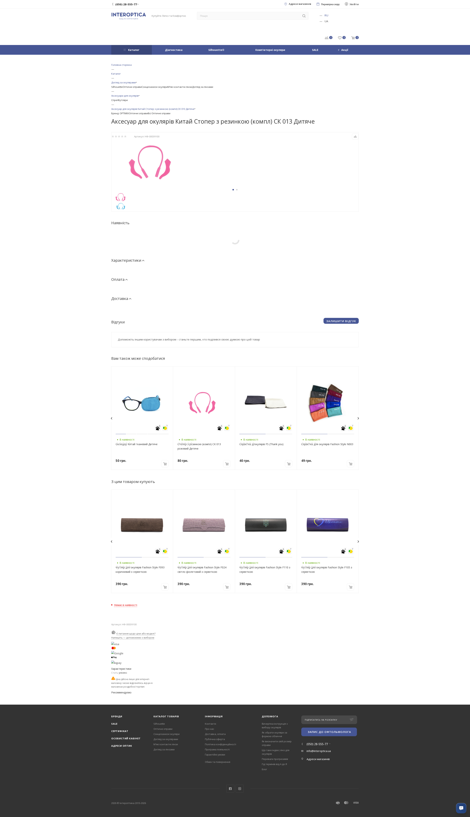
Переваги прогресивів (275, 759)
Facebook (230, 789)
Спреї (114, 100)
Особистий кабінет (126, 738)
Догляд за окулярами (165, 739)
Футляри (123, 100)
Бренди (116, 716)
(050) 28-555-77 (317, 744)
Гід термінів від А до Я (274, 764)
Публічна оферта (215, 739)
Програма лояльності (217, 749)
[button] (233, 189)
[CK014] (152, 161)
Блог (264, 769)
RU (326, 15)
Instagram (240, 789)
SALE (114, 723)
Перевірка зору (330, 4)
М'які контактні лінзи (180, 87)
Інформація (214, 716)
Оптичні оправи (132, 87)
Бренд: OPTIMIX (120, 113)
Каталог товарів (166, 716)
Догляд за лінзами (202, 87)
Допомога (270, 716)
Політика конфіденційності (220, 744)
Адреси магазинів (300, 4)
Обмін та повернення (217, 762)
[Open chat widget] (461, 808)
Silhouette (117, 87)
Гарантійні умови (215, 754)
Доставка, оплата (215, 734)
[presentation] (111, 418)
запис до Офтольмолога (329, 732)
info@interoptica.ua (319, 751)
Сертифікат (119, 731)
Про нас (209, 729)
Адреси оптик (121, 745)
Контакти (210, 723)
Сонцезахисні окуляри (155, 87)
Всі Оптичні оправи (159, 113)
